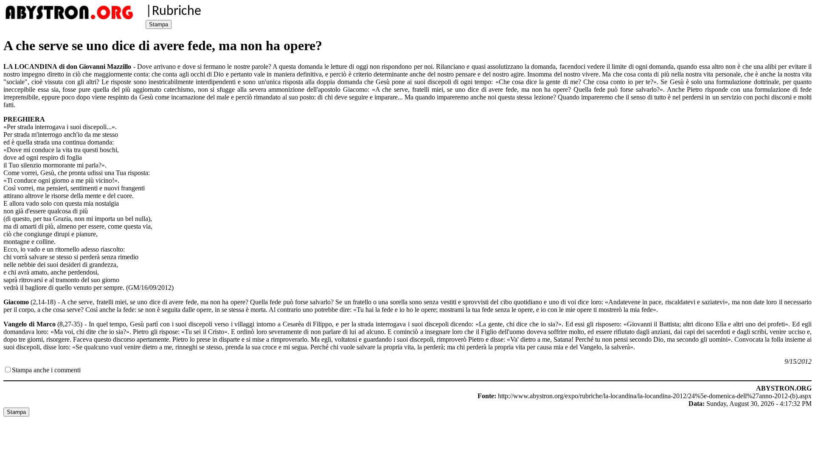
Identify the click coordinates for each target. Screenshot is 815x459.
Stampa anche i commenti (46, 370)
